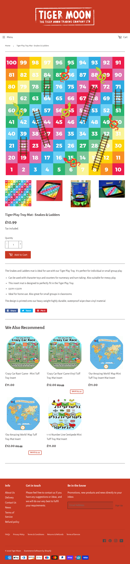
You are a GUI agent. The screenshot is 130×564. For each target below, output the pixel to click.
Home (7, 46)
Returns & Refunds (55, 534)
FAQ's (7, 534)
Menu (10, 37)
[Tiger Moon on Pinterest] (110, 541)
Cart (125, 37)
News (8, 507)
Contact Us (10, 502)
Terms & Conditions (36, 534)
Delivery (9, 497)
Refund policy (12, 522)
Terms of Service (73, 534)
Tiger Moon (16, 551)
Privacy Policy (19, 534)
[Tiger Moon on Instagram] (115, 541)
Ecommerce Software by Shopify (37, 551)
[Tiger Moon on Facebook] (104, 541)
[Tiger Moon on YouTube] (121, 541)
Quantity (9, 238)
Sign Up (119, 505)
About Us (10, 492)
